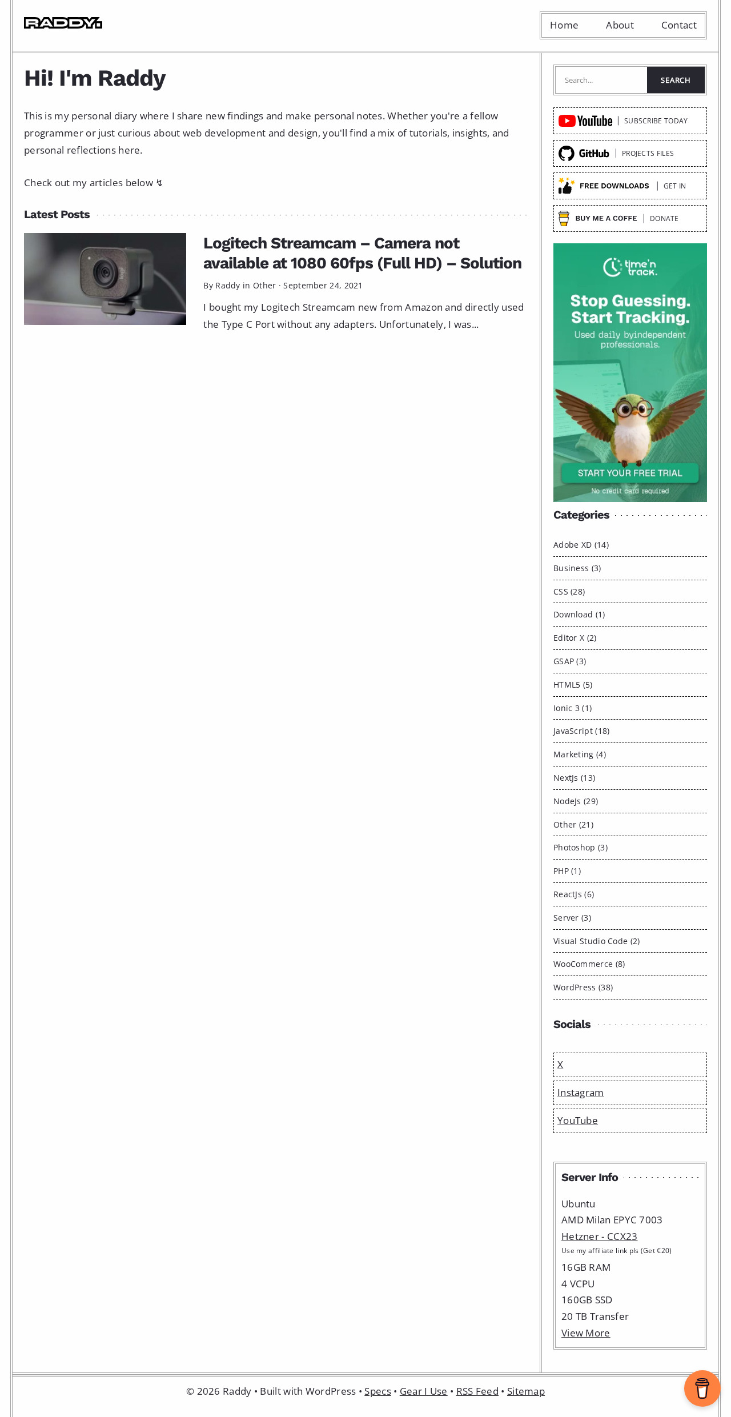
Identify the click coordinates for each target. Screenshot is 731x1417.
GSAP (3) (569, 661)
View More (585, 1332)
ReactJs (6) (573, 894)
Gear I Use (424, 1391)
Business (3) (577, 568)
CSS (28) (569, 591)
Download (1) (579, 614)
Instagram (580, 1092)
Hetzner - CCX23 (599, 1236)
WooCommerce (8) (589, 963)
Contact (679, 24)
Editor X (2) (575, 637)
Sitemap (526, 1391)
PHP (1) (567, 870)
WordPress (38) (583, 987)
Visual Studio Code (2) (596, 941)
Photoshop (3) (580, 847)
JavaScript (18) (581, 730)
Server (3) (572, 917)
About (620, 24)
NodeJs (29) (575, 801)
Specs (377, 1391)
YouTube (577, 1120)
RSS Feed (477, 1391)
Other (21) (573, 824)
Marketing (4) (579, 754)
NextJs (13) (574, 777)
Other (264, 285)
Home (564, 24)
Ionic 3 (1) (572, 708)
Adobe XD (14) (581, 544)
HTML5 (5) (573, 684)
